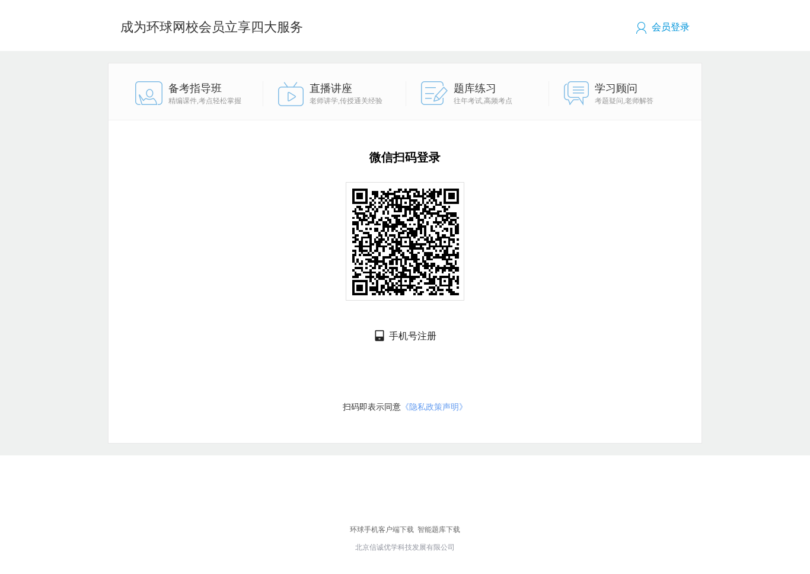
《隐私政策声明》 (434, 407)
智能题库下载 (438, 529)
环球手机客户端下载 (382, 529)
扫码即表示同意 (405, 407)
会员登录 (671, 27)
